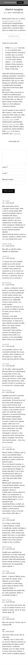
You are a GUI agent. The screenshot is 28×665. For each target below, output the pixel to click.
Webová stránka (7, 179)
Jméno (5, 167)
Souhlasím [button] (20, 2)
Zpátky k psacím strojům (10, 124)
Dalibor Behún (7, 244)
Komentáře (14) (18, 13)
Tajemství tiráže (7, 119)
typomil (9, 131)
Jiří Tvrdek (5, 201)
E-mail (5, 173)
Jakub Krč (5, 256)
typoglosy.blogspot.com (10, 21)
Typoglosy (16, 133)
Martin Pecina (7, 283)
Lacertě (14, 48)
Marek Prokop (7, 390)
